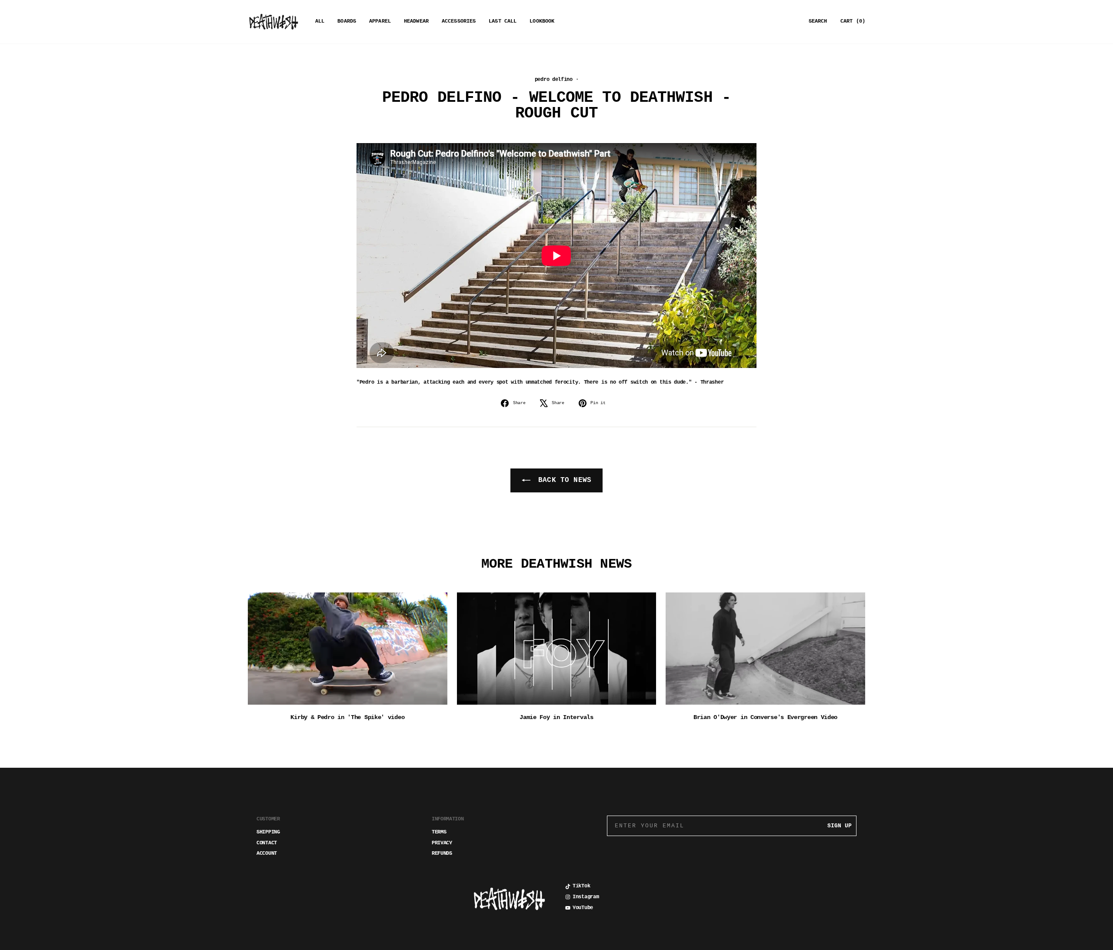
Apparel (380, 21)
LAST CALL (503, 21)
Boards (346, 21)
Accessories (459, 21)
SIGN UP (839, 826)
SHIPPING (268, 832)
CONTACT (267, 843)
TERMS (439, 832)
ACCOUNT (267, 853)
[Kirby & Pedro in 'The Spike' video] (347, 648)
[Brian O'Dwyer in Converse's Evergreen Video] (765, 648)
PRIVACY (442, 843)
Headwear (416, 21)
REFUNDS (442, 853)
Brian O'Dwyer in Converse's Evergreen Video (765, 717)
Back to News (562, 480)
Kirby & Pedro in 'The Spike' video (347, 717)
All (319, 21)
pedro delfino (554, 80)
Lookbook (542, 21)
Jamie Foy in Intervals (556, 717)
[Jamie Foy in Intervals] (556, 648)
